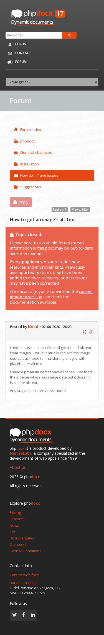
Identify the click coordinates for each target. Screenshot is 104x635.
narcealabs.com (23, 582)
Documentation (24, 302)
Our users (18, 544)
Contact (22, 53)
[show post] (84, 332)
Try (12, 531)
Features (17, 518)
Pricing (15, 512)
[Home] (33, 435)
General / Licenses (36, 152)
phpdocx (27, 141)
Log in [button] (20, 44)
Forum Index (30, 129)
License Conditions (25, 550)
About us (18, 467)
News (14, 525)
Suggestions (30, 186)
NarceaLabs (20, 453)
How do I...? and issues (39, 175)
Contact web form (24, 574)
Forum (20, 61)
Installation (29, 164)
